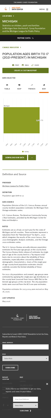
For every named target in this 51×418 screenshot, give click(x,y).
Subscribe (10, 367)
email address (7, 342)
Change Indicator (10, 47)
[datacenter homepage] (17, 8)
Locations (7, 16)
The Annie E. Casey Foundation (25, 2)
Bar (44, 89)
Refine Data (24, 38)
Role (4, 354)
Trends (31, 89)
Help (21, 377)
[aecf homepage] (5, 8)
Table (7, 89)
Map (19, 89)
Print (17, 65)
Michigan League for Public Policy (15, 186)
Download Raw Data (14, 157)
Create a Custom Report (25, 70)
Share (37, 65)
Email (27, 65)
